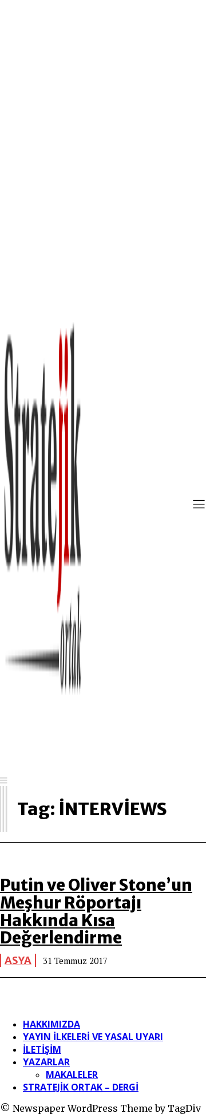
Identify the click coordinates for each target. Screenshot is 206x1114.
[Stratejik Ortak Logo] (43, 505)
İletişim (42, 1049)
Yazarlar (46, 1062)
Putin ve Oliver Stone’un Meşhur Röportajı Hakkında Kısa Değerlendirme (96, 911)
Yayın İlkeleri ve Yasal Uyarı (93, 1036)
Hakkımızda (51, 1024)
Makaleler (72, 1074)
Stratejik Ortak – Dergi (80, 1087)
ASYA (18, 960)
